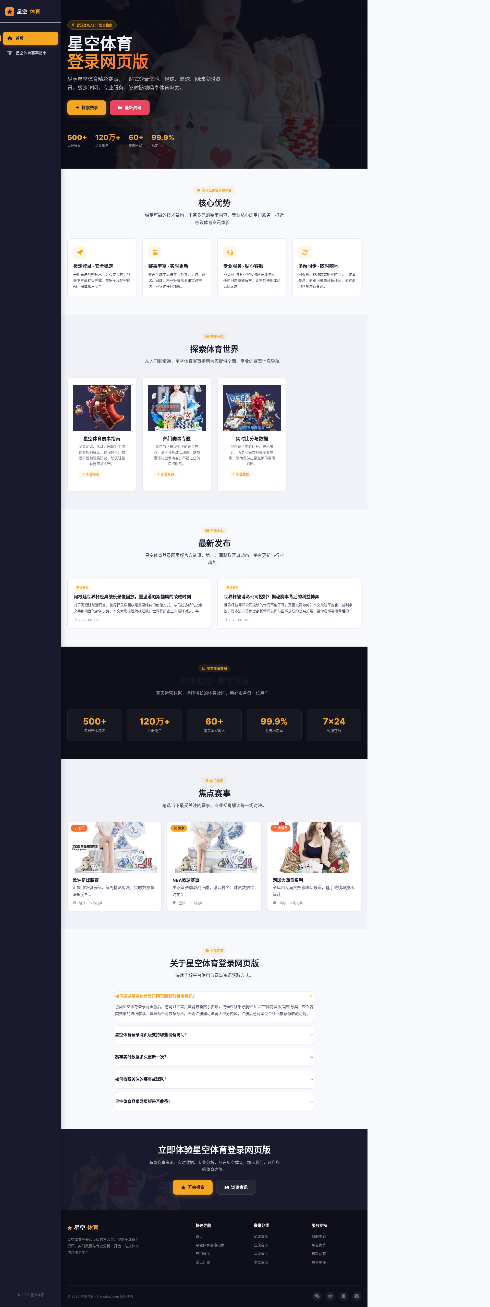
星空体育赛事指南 (31, 53)
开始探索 (196, 1187)
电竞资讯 (261, 1262)
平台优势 (319, 1245)
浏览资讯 (239, 1187)
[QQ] (343, 1296)
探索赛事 (90, 107)
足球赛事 (261, 1236)
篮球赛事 (261, 1245)
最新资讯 (133, 107)
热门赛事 (203, 1253)
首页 (19, 38)
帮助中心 (319, 1236)
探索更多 (319, 1262)
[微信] (317, 1296)
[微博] (330, 1296)
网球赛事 (261, 1253)
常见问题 (203, 1262)
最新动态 (319, 1253)
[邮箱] (356, 1296)
